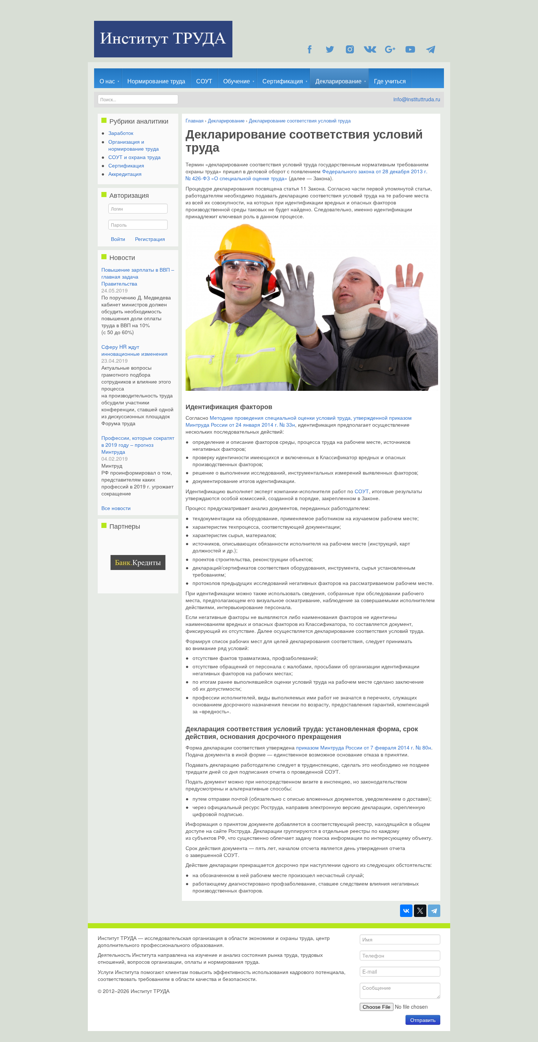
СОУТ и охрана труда (134, 157)
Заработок (120, 132)
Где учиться (390, 81)
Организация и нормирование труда (133, 145)
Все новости (116, 507)
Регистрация (150, 238)
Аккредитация (125, 173)
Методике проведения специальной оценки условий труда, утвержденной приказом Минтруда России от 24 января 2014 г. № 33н (299, 421)
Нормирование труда (156, 81)
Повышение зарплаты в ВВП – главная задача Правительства (137, 276)
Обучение (236, 81)
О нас (107, 81)
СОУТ (204, 81)
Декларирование (338, 81)
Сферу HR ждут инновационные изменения (134, 350)
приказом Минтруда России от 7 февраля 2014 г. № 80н (363, 747)
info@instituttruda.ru (416, 99)
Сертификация (282, 81)
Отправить (423, 1019)
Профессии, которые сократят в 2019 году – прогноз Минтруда (137, 444)
